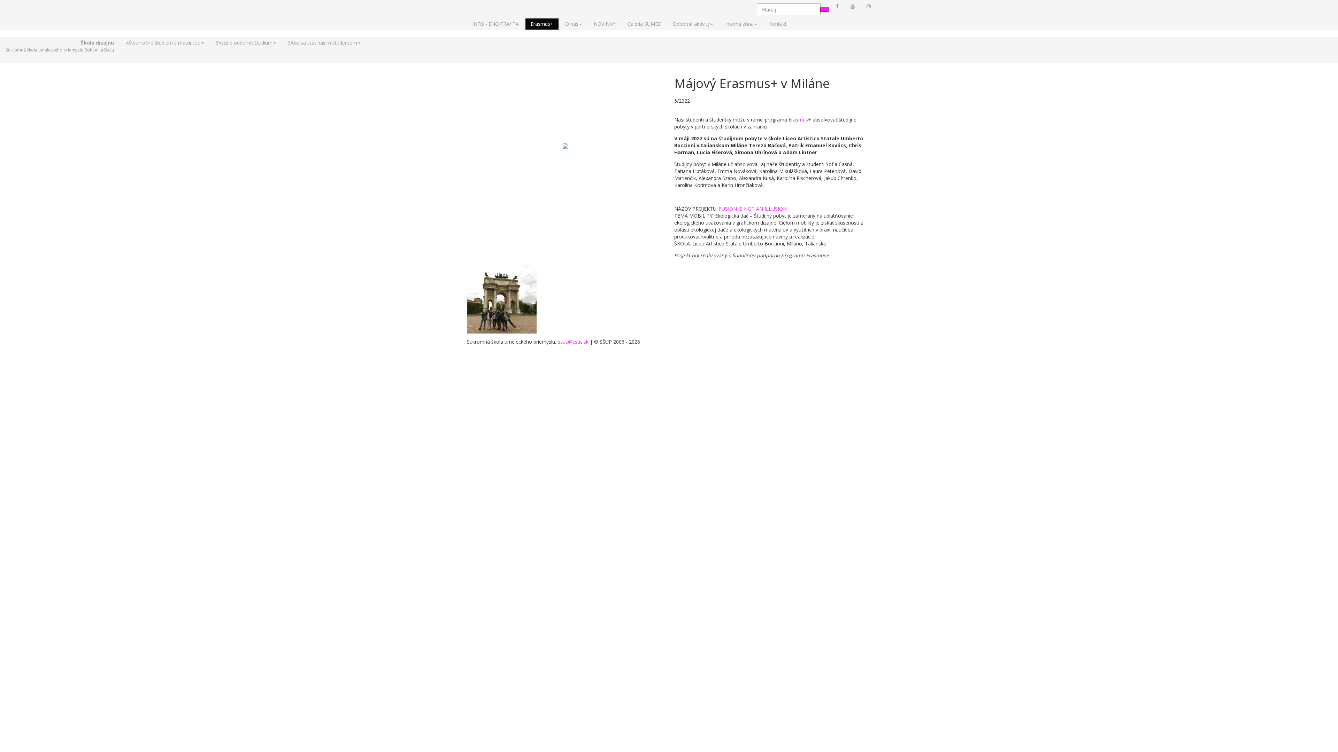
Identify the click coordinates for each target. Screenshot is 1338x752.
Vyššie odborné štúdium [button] (244, 42)
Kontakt (778, 24)
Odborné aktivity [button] (691, 24)
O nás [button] (571, 24)
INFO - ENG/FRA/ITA (495, 24)
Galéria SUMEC (644, 24)
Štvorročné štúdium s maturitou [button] (163, 42)
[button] (59, 46)
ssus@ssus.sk (573, 341)
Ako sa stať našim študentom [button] (322, 42)
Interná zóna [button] (739, 24)
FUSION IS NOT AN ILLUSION (753, 208)
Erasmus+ (542, 24)
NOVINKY (604, 24)
